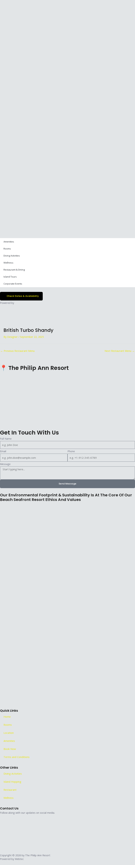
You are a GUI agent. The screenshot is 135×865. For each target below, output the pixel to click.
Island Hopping (12, 781)
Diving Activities (12, 255)
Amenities (9, 241)
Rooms (7, 248)
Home (7, 716)
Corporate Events (13, 283)
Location (9, 732)
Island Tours (10, 276)
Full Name (6, 438)
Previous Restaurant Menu (17, 351)
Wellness (8, 262)
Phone (71, 451)
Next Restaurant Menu (120, 351)
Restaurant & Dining (14, 269)
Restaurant (10, 789)
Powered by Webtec (12, 859)
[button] (67, 115)
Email (3, 451)
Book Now (10, 749)
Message (5, 464)
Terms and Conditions (17, 757)
